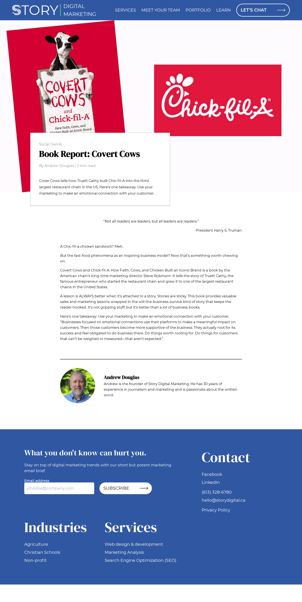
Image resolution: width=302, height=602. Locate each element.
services (125, 10)
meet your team (160, 10)
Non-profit (35, 560)
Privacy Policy (216, 510)
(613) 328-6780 (217, 492)
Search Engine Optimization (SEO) (140, 560)
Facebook (212, 474)
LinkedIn (211, 482)
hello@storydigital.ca (223, 500)
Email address (36, 481)
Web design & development (134, 544)
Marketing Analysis (124, 552)
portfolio (198, 10)
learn (223, 10)
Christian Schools (42, 552)
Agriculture (36, 544)
